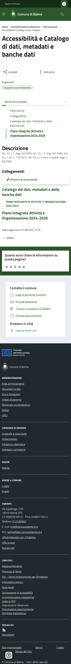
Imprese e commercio (13, 450)
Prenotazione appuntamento (18, 609)
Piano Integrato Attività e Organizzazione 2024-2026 (25, 215)
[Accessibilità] (8, 655)
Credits (60, 647)
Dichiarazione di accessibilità (17, 593)
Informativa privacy (12, 582)
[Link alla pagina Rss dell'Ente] (4, 630)
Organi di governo (11, 399)
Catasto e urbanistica (13, 444)
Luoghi (5, 486)
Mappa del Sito (23, 651)
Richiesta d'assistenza (14, 613)
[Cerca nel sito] (60, 14)
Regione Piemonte (12, 3)
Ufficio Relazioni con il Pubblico (19, 537)
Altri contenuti (50, 26)
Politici (5, 410)
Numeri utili (8, 548)
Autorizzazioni (9, 439)
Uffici (4, 415)
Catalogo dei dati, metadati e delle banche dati (30, 192)
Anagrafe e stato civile (14, 434)
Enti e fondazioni (11, 394)
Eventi (5, 491)
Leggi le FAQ (9, 601)
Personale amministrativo (16, 405)
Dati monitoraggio (11, 647)
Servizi (38, 647)
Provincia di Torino (11, 571)
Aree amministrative (13, 384)
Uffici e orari (8, 543)
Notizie (6, 468)
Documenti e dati (11, 389)
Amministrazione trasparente (25, 26)
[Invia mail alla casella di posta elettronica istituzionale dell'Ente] (24, 526)
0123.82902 (19, 521)
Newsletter (8, 635)
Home (5, 26)
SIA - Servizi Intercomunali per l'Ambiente (25, 577)
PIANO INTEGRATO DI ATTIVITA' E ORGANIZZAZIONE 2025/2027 (36, 204)
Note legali (8, 587)
